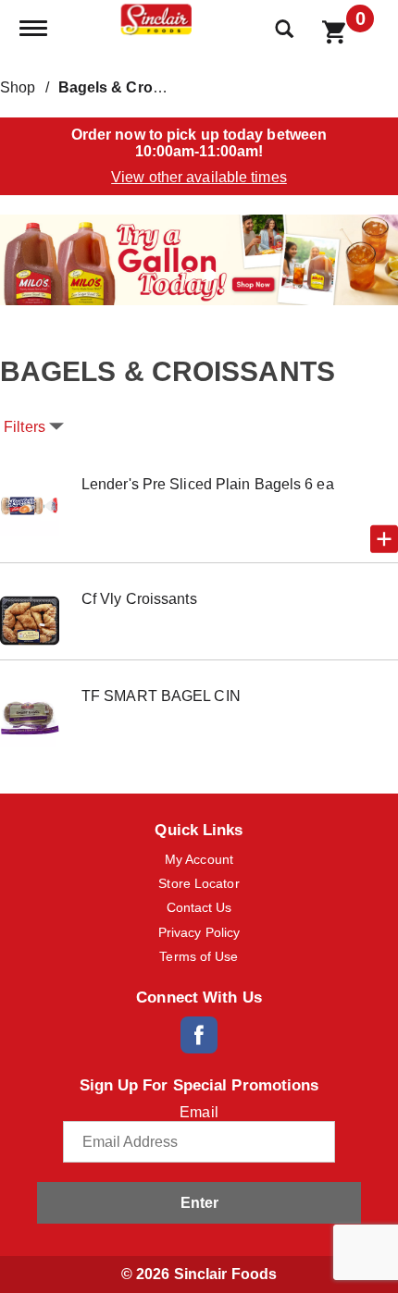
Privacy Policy (199, 932)
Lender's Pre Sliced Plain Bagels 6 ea (207, 484)
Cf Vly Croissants (139, 599)
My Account (199, 859)
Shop (17, 87)
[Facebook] (199, 1034)
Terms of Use (198, 956)
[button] (199, 258)
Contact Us (199, 907)
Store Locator (198, 883)
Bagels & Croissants (131, 87)
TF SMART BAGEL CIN (161, 696)
